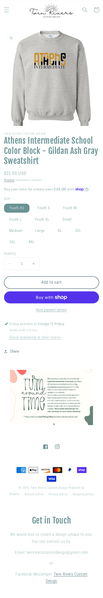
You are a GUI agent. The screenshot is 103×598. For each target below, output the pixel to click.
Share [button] (14, 351)
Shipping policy (83, 494)
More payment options (51, 310)
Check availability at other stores (35, 337)
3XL (12, 242)
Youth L (15, 219)
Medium (15, 230)
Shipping (9, 180)
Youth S (43, 208)
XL (60, 230)
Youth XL (42, 219)
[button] (6, 9)
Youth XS (16, 208)
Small (67, 219)
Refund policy (34, 494)
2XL (78, 230)
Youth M (69, 208)
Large (40, 230)
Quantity (10, 253)
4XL (31, 242)
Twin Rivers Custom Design (49, 488)
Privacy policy (58, 494)
